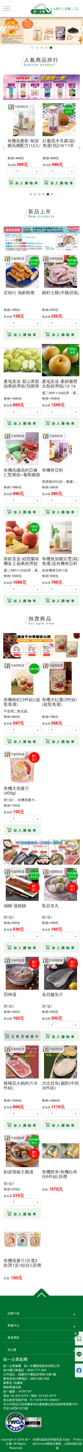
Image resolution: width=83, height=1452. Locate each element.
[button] (2, 28)
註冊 (68, 8)
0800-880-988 (39, 1378)
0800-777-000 (36, 1370)
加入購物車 (27, 183)
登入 (59, 8)
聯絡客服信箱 (12, 1387)
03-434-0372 (19, 1395)
